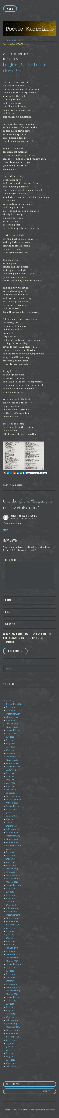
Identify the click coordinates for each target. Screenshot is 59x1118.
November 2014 (13, 1030)
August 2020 (11, 809)
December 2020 (13, 796)
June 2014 (10, 1047)
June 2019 (10, 855)
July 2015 (10, 1004)
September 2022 (13, 730)
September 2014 (13, 1037)
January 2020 (12, 832)
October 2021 (12, 763)
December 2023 (13, 714)
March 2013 (11, 1063)
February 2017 (12, 948)
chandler (22, 54)
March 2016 (11, 981)
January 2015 (11, 1024)
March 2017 (11, 944)
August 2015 (11, 1000)
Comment (12, 560)
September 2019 (13, 846)
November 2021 (13, 760)
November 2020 (13, 799)
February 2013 (12, 1066)
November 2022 (13, 727)
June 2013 (10, 1053)
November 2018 (13, 879)
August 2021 (11, 770)
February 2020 (12, 829)
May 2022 (10, 743)
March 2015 (11, 1017)
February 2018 (12, 908)
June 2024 (10, 707)
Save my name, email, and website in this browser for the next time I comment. (27, 638)
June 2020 (10, 816)
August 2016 (11, 968)
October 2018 (12, 882)
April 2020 (10, 823)
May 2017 (10, 938)
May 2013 (10, 1057)
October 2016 (12, 961)
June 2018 (10, 895)
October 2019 (12, 842)
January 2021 (11, 793)
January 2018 (11, 911)
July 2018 (10, 892)
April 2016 (10, 977)
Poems (18, 485)
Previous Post (21, 1084)
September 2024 (13, 704)
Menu (10, 8)
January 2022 (11, 753)
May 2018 (10, 898)
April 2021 (10, 783)
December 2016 (13, 954)
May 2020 (10, 819)
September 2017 (13, 925)
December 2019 (13, 836)
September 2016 (13, 964)
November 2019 (13, 839)
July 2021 (10, 773)
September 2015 (13, 997)
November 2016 (13, 958)
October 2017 (12, 921)
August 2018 (11, 888)
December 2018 (13, 875)
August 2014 (11, 1040)
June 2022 (10, 740)
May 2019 (10, 859)
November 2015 (13, 991)
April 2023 (10, 720)
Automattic (50, 1110)
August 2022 (11, 734)
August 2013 (11, 1050)
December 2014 (13, 1027)
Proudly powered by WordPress (16, 1110)
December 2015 (13, 987)
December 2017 (13, 915)
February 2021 (12, 790)
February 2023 (12, 724)
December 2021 (13, 757)
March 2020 (11, 826)
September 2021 (13, 766)
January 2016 (11, 984)
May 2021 (10, 780)
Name (8, 600)
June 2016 (10, 974)
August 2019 (11, 849)
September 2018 (13, 885)
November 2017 (13, 918)
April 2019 (10, 862)
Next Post (49, 1091)
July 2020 (10, 813)
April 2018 (10, 902)
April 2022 (10, 747)
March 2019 (11, 865)
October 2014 (12, 1033)
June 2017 (10, 935)
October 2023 (12, 717)
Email (8, 612)
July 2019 (10, 852)
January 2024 (12, 710)
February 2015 (12, 1020)
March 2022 (11, 750)
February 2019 (12, 869)
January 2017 (11, 951)
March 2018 (11, 905)
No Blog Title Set (12, 40)
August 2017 (11, 928)
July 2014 (10, 1043)
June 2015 (10, 1007)
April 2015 (10, 1014)
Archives (8, 695)
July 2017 (10, 931)
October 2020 (12, 803)
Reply (6, 530)
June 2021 (10, 776)
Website (10, 624)
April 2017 (10, 941)
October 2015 (12, 994)
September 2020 (13, 806)
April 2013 (10, 1060)
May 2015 (10, 1010)
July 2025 (10, 701)
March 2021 (11, 786)
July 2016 (10, 971)
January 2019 (11, 872)
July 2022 (10, 737)
